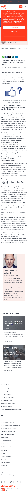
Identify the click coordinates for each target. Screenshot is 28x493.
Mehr (14, 35)
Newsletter (4, 465)
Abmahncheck (5, 385)
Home (2, 48)
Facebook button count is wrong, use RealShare (14, 100)
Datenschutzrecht (6, 440)
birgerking (11, 102)
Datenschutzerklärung (7, 475)
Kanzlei (3, 453)
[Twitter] (11, 482)
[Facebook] (8, 482)
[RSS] (20, 482)
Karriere (3, 459)
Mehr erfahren (8, 341)
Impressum (4, 472)
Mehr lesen (17, 22)
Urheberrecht (5, 419)
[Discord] (17, 482)
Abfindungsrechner (6, 400)
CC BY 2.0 (17, 102)
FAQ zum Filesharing (6, 394)
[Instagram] (5, 482)
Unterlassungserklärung (8, 431)
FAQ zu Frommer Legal (7, 397)
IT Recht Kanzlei (5, 416)
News (6, 48)
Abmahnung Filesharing (7, 422)
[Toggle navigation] (25, 6)
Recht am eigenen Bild (7, 434)
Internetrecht (13, 48)
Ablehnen (14, 31)
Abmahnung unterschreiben (9, 428)
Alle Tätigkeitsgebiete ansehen (9, 446)
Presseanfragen (5, 462)
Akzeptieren (14, 27)
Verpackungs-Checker (7, 391)
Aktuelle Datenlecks (6, 406)
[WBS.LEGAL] (3, 7)
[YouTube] (1, 482)
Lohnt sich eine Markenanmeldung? (11, 409)
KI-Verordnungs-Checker (8, 403)
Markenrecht (4, 443)
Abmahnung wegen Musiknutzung (10, 425)
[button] (3, 57)
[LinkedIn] (14, 482)
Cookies (3, 478)
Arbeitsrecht (4, 437)
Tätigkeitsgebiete (6, 456)
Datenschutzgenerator (7, 388)
